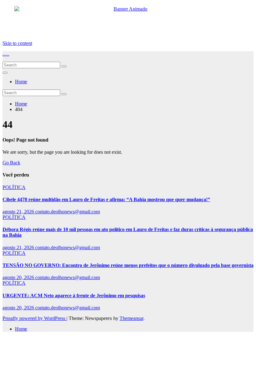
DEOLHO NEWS (5, 55)
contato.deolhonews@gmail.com (67, 211)
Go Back (11, 162)
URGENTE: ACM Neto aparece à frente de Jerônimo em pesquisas (73, 295)
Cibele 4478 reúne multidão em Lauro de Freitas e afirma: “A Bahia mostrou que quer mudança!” (106, 199)
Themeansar (131, 318)
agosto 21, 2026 (18, 211)
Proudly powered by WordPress (34, 318)
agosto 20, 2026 (18, 277)
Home (21, 81)
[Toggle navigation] (4, 73)
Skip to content (17, 43)
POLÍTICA (14, 187)
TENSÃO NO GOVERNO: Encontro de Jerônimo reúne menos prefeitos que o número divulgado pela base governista (128, 265)
